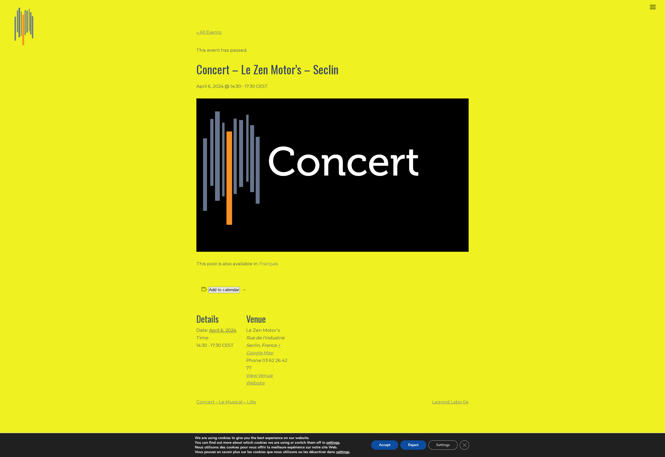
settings (333, 442)
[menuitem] (269, 264)
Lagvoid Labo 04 (450, 402)
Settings (443, 444)
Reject (413, 444)
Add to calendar (224, 289)
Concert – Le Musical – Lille (226, 402)
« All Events (209, 32)
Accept (384, 444)
